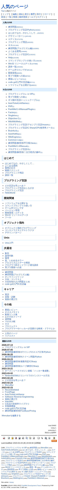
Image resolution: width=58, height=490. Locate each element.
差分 (27, 14)
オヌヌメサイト (12, 312)
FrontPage (10, 392)
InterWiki (9, 401)
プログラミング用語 (20, 42)
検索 (15, 17)
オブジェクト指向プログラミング (20, 228)
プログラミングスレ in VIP (21, 94)
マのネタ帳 (10, 321)
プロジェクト (11, 326)
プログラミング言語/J (19, 149)
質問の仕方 (10, 168)
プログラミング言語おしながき (19, 188)
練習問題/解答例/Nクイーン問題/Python (23, 357)
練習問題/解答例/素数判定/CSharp (21, 361)
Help (13, 57)
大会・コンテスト (13, 279)
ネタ (13, 45)
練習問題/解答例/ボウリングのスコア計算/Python (28, 352)
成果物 (8, 319)
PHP (11, 106)
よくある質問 (17, 51)
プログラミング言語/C (21, 54)
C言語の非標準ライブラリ (17, 404)
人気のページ (14, 6)
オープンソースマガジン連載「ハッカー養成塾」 (28, 371)
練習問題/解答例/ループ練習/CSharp (22, 366)
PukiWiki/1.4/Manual (18, 146)
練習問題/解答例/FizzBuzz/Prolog (20, 411)
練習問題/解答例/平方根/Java (22, 143)
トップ (5, 14)
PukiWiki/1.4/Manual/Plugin (21, 109)
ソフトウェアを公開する (22, 85)
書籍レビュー (17, 79)
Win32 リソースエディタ (23, 63)
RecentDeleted (12, 390)
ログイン (41, 17)
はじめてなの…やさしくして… (26, 33)
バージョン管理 (12, 210)
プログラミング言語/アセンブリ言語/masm (29, 124)
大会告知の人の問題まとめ (17, 281)
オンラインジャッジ (14, 277)
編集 (15, 14)
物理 (7, 258)
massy (11, 482)
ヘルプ (32, 17)
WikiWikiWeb (15, 121)
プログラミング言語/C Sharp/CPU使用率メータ (31, 127)
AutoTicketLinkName (18, 103)
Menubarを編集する (11, 415)
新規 (3, 17)
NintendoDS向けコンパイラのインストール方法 (27, 375)
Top (2, 11)
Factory (12, 112)
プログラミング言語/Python (24, 30)
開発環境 (15, 73)
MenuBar (9, 385)
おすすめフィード (13, 317)
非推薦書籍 (10, 406)
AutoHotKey (14, 134)
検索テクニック (12, 170)
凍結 (21, 14)
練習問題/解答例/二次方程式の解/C (25, 152)
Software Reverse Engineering (19, 396)
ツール (8, 217)
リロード (47, 14)
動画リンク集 (11, 314)
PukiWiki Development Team (31, 485)
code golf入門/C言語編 (21, 82)
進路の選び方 (11, 299)
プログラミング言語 (14, 190)
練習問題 (15, 27)
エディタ (15, 39)
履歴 (33, 14)
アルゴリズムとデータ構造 (17, 262)
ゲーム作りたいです (20, 70)
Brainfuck (13, 130)
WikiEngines (14, 137)
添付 (39, 14)
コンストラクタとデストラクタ (19, 230)
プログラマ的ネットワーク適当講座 (21, 265)
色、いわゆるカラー (14, 260)
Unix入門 (9, 243)
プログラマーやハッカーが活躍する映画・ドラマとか (30, 328)
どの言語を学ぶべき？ (15, 185)
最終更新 (23, 17)
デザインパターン (19, 36)
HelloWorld (10, 193)
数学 (7, 253)
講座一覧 (15, 66)
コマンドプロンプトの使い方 (24, 60)
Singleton (13, 115)
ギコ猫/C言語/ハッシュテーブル (24, 100)
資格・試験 (10, 297)
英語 (7, 294)
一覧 (9, 17)
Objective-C (14, 118)
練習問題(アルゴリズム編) (23, 48)
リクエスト (10, 335)
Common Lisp (15, 140)
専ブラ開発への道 (19, 76)
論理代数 (9, 255)
